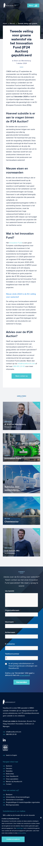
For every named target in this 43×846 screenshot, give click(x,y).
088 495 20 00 (19, 366)
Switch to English (11, 755)
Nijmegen (6, 726)
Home (5, 23)
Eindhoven (28, 724)
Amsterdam (22, 721)
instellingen (19, 828)
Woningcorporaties (12, 805)
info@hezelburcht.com (26, 363)
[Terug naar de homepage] (10, 7)
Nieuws (12, 23)
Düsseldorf (11, 724)
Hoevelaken (20, 724)
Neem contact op (21, 376)
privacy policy (22, 833)
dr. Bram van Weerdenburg (21, 61)
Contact (8, 784)
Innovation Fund (15, 243)
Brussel (29, 721)
